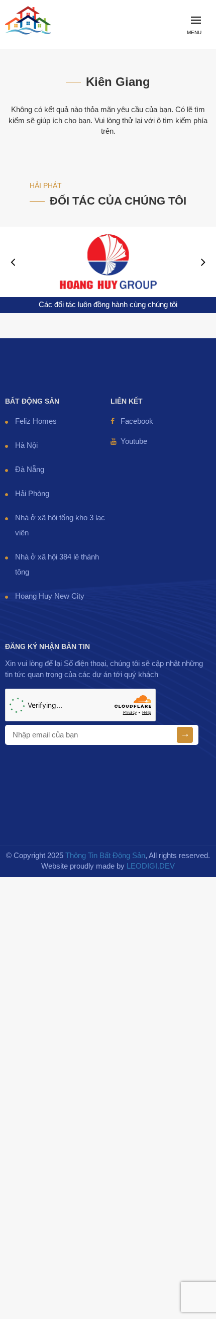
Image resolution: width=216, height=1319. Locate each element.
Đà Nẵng (29, 469)
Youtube (134, 441)
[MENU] (199, 43)
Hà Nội (26, 445)
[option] (108, 262)
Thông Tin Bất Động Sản (105, 856)
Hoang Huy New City (49, 596)
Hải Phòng (32, 494)
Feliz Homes (36, 421)
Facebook (137, 421)
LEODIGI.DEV (151, 866)
